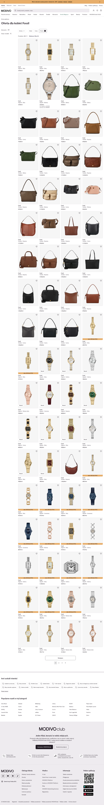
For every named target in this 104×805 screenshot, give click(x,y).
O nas (43, 774)
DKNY (54, 715)
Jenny (53, 703)
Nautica (88, 712)
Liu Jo (53, 709)
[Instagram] (3, 776)
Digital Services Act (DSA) (70, 789)
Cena (36, 31)
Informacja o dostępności (69, 786)
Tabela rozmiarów (67, 774)
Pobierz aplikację (93, 5)
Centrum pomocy (26, 791)
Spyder (20, 715)
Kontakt (24, 794)
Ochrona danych (72, 801)
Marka (42, 31)
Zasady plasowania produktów (71, 780)
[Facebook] (13, 776)
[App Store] (88, 790)
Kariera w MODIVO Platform (50, 783)
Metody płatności (26, 786)
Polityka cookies (63, 801)
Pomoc (101, 5)
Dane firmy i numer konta (49, 777)
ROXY (71, 703)
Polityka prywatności (36, 801)
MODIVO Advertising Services (50, 789)
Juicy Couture (39, 709)
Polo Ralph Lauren (91, 706)
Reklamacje (25, 789)
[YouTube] (8, 776)
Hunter (20, 709)
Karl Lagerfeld (73, 712)
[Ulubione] (97, 10)
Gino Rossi (4, 703)
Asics (87, 715)
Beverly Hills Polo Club (58, 706)
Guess (20, 706)
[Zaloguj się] (93, 10)
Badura (71, 706)
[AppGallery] (88, 794)
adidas (37, 712)
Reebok (3, 715)
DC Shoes (38, 715)
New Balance (72, 709)
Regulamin (14, 801)
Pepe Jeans (89, 703)
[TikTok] (17, 776)
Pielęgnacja (66, 777)
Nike (36, 706)
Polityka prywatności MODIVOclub (50, 801)
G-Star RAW (4, 706)
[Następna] (100, 2)
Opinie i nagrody (67, 791)
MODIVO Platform (47, 780)
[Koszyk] (101, 10)
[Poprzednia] (4, 2)
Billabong (37, 703)
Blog (86, 5)
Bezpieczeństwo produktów (70, 783)
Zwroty (24, 777)
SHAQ (3, 709)
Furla (53, 712)
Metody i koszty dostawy (28, 774)
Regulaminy (45, 791)
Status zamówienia (27, 780)
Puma (19, 712)
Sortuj (20, 31)
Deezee (20, 703)
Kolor (30, 31)
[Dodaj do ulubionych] (36, 40)
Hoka (87, 709)
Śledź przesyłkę (26, 783)
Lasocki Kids (4, 712)
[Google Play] (88, 786)
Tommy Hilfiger (73, 715)
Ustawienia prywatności (23, 801)
